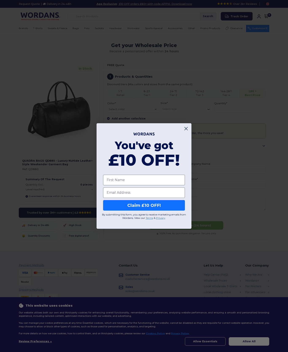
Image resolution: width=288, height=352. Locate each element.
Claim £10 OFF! (144, 205)
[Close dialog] (186, 128)
